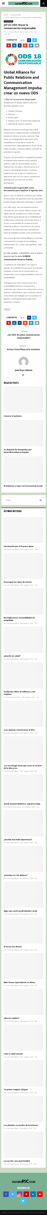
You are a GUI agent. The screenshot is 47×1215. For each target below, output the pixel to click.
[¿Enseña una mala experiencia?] (23, 823)
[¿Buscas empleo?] (23, 1002)
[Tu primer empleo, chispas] (23, 1073)
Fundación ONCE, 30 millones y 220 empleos (19, 693)
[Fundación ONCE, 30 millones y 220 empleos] (23, 675)
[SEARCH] (40, 500)
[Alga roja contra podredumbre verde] (23, 895)
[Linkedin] (33, 1194)
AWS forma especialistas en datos (19, 982)
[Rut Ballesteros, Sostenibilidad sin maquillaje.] (23, 601)
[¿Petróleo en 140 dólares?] (23, 859)
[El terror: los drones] (23, 930)
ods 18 (7, 309)
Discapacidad (8, 21)
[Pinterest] (26, 1194)
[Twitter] (13, 1194)
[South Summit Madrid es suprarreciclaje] (23, 787)
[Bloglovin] (23, 1201)
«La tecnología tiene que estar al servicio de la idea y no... (23, 767)
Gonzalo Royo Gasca (14, 697)
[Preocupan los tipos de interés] (23, 566)
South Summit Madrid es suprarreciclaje (22, 804)
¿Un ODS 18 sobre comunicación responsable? (23, 336)
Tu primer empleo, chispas (16, 1089)
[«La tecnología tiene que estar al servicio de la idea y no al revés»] (23, 749)
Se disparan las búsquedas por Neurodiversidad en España (18, 451)
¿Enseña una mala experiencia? (18, 839)
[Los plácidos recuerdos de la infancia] (23, 1109)
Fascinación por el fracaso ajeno (19, 546)
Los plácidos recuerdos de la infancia (21, 1125)
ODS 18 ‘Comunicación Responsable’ (21, 99)
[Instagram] (19, 1194)
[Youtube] (40, 1194)
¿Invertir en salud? (12, 656)
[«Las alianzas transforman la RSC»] (23, 713)
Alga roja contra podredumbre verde (20, 911)
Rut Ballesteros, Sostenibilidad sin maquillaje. (19, 619)
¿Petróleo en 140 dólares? (16, 875)
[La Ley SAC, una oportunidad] (23, 1145)
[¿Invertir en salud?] (23, 640)
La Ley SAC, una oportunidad (17, 1161)
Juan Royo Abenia (13, 32)
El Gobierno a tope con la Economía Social (23, 486)
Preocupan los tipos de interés (18, 582)
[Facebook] (6, 1194)
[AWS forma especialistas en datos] (23, 966)
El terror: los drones (13, 946)
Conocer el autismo (13, 416)
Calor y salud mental (13, 1054)
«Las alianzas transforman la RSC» (19, 730)
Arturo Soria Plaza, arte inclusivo (23, 349)
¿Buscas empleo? (11, 1018)
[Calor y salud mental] (23, 1037)
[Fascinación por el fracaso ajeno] (23, 530)
